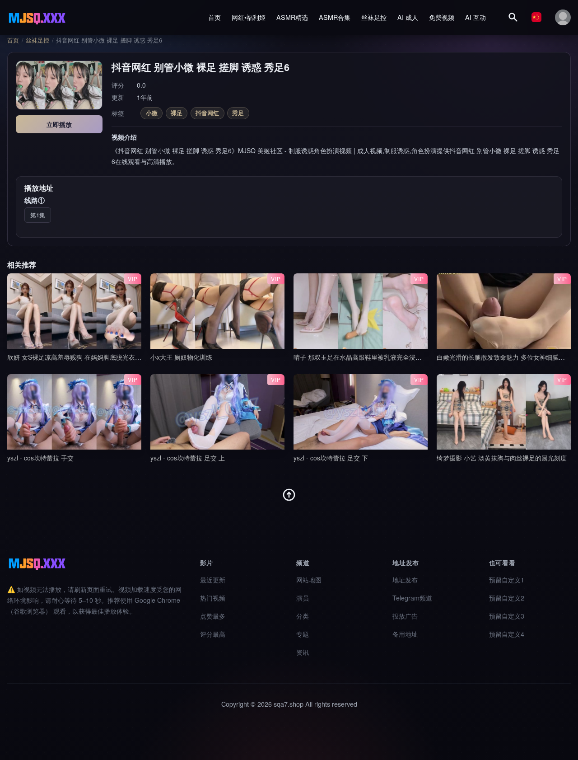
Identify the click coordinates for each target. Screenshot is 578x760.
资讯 (302, 652)
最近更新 (212, 579)
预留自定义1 (506, 579)
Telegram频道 (412, 597)
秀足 (238, 112)
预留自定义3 (506, 615)
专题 (302, 633)
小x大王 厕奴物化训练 (181, 356)
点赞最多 (212, 615)
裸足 (176, 112)
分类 (302, 615)
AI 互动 (475, 17)
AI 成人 (407, 17)
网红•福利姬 (249, 17)
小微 (152, 112)
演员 (302, 597)
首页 (214, 17)
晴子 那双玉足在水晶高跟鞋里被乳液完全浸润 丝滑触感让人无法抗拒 (390, 356)
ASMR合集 (334, 17)
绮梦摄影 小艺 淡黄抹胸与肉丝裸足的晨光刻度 (502, 457)
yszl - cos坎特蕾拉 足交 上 (187, 457)
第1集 (37, 215)
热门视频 (212, 597)
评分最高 (212, 633)
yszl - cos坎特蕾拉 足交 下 (331, 457)
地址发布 (405, 579)
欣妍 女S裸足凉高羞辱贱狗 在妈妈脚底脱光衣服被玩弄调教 (90, 356)
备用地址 (405, 633)
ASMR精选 (292, 17)
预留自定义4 (506, 633)
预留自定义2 (506, 597)
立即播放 (59, 124)
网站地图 (309, 579)
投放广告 (405, 615)
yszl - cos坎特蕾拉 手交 (40, 457)
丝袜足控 (374, 17)
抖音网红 (207, 112)
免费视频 (441, 17)
